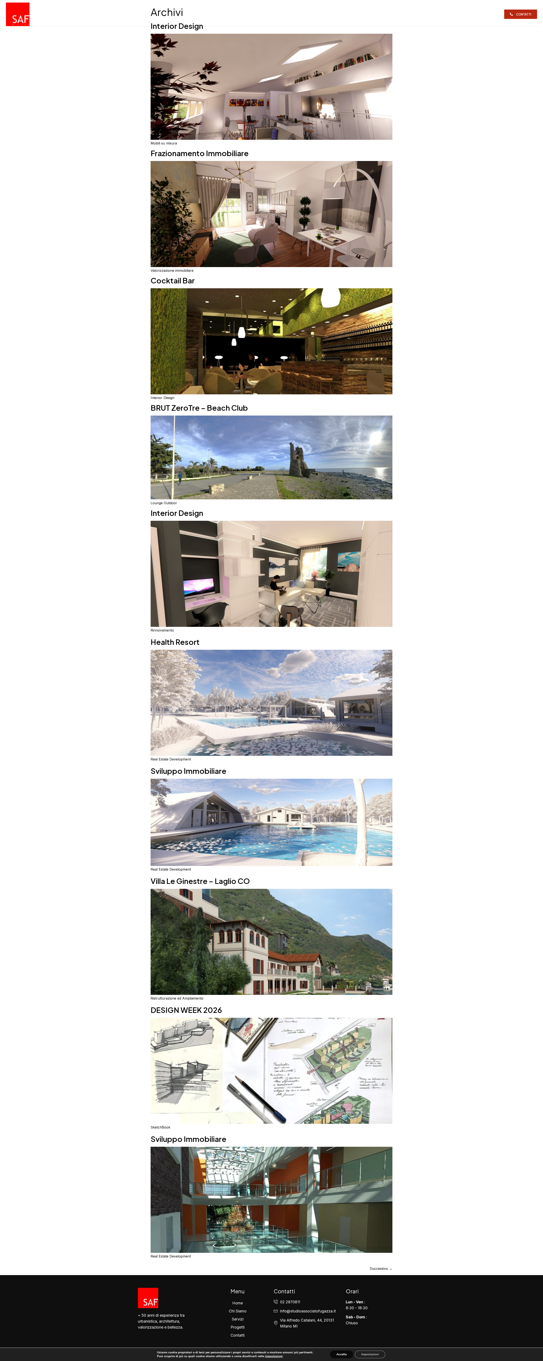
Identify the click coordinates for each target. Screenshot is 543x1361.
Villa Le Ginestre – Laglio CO (200, 881)
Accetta (341, 1354)
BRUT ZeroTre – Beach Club (199, 407)
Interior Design (177, 513)
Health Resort (175, 642)
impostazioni (274, 1356)
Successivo (381, 1268)
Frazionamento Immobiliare (200, 153)
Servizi (267, 14)
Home (220, 14)
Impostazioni (370, 1354)
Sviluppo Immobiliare (188, 771)
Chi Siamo (243, 14)
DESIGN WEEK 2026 (186, 1010)
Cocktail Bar (173, 280)
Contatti (318, 14)
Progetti (291, 14)
